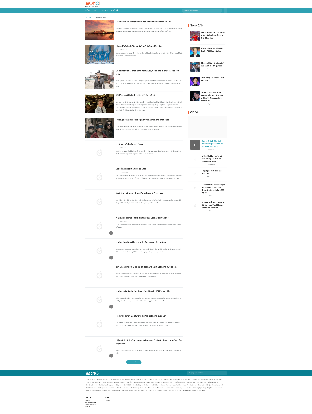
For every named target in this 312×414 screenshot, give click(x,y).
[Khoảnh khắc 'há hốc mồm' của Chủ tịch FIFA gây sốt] (195, 67)
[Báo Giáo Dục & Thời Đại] (117, 197)
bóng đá (118, 385)
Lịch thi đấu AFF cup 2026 (111, 382)
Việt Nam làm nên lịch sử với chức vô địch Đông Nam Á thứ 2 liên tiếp (213, 35)
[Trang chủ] (92, 4)
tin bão (189, 388)
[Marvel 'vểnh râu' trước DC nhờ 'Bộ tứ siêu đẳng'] (99, 54)
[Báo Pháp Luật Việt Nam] (118, 172)
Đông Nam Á (97, 390)
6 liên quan (123, 221)
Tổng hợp (107, 400)
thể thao (148, 388)
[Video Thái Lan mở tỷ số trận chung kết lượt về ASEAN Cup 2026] (195, 160)
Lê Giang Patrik (169, 388)
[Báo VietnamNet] (118, 347)
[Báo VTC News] (205, 196)
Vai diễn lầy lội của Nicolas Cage (131, 169)
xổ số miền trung (114, 379)
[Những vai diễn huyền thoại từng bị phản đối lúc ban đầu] (99, 299)
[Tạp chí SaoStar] (118, 270)
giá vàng (111, 388)
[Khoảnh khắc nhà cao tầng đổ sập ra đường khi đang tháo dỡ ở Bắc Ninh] (195, 206)
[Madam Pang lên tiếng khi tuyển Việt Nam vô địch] (195, 52)
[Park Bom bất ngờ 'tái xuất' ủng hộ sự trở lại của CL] (99, 201)
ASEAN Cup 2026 (155, 379)
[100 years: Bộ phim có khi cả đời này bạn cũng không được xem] (99, 275)
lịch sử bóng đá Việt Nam (141, 385)
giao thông (150, 382)
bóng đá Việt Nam (216, 379)
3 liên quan (211, 149)
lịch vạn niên (177, 385)
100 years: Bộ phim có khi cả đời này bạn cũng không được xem (146, 267)
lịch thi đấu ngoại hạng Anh (105, 385)
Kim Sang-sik (191, 382)
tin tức (129, 382)
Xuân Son (193, 385)
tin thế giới (218, 388)
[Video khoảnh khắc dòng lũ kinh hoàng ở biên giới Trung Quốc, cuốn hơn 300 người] (195, 188)
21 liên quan (123, 49)
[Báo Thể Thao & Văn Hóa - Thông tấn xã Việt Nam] (118, 319)
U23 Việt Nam (102, 388)
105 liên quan (211, 164)
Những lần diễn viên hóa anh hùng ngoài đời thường (141, 242)
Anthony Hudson (102, 379)
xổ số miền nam (158, 388)
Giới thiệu (87, 400)
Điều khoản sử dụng (90, 402)
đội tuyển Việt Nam (137, 388)
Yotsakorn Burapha (127, 390)
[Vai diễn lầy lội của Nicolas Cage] (99, 177)
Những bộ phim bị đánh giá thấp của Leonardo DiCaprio (142, 218)
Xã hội (158, 382)
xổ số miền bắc (167, 382)
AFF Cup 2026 (150, 390)
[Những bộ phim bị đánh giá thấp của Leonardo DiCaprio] (99, 226)
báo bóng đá (180, 388)
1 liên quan (123, 148)
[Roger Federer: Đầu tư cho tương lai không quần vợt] (99, 324)
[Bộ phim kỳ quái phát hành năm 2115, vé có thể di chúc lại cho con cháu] (99, 79)
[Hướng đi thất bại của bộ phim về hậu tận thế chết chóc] (99, 128)
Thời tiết (187, 379)
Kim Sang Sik (178, 379)
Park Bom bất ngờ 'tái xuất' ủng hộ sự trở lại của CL (140, 193)
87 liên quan (212, 196)
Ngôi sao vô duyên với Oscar (129, 144)
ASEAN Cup (155, 385)
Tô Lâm (178, 390)
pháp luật (201, 385)
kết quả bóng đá (213, 382)
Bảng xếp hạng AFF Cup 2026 (165, 390)
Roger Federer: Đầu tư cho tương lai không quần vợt (141, 316)
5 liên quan (212, 211)
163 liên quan (210, 177)
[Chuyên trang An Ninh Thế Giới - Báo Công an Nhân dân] (117, 99)
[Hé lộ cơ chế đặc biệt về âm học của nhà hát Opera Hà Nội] (99, 30)
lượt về (186, 385)
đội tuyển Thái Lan (139, 382)
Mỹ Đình (194, 379)
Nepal (123, 382)
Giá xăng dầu (90, 385)
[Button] (225, 10)
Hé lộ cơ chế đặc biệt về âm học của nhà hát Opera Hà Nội (143, 22)
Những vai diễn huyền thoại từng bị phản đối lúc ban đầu (143, 291)
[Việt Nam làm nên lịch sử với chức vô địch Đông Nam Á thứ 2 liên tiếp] (195, 36)
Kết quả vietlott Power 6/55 (214, 385)
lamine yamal (90, 379)
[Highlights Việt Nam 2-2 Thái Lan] (195, 174)
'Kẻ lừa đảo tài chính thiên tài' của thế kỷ (135, 95)
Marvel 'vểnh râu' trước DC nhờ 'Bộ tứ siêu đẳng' (139, 46)
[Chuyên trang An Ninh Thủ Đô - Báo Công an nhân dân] (117, 25)
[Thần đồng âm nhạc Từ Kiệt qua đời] (195, 81)
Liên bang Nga (201, 382)
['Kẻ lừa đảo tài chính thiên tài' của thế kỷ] (99, 103)
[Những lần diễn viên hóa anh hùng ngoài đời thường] (99, 250)
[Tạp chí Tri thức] (117, 50)
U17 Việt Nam (204, 379)
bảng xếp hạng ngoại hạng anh (202, 388)
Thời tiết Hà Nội (91, 388)
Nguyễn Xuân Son (179, 382)
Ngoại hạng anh (167, 379)
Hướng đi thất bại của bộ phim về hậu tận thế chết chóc (142, 120)
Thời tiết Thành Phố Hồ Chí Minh (131, 379)
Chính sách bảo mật (90, 404)
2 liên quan (125, 172)
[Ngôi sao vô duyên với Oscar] (99, 152)
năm (87, 382)
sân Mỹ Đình (127, 385)
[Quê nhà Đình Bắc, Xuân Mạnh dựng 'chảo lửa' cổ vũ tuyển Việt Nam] (195, 145)
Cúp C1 (126, 388)
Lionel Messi (116, 390)
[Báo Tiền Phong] (118, 123)
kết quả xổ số (139, 390)
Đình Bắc (119, 388)
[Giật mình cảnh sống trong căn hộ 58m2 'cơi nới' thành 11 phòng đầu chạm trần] (99, 349)
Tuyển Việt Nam (96, 382)
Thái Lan (88, 390)
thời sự (145, 379)
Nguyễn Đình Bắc (166, 385)
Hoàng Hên (106, 390)
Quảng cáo (88, 406)
